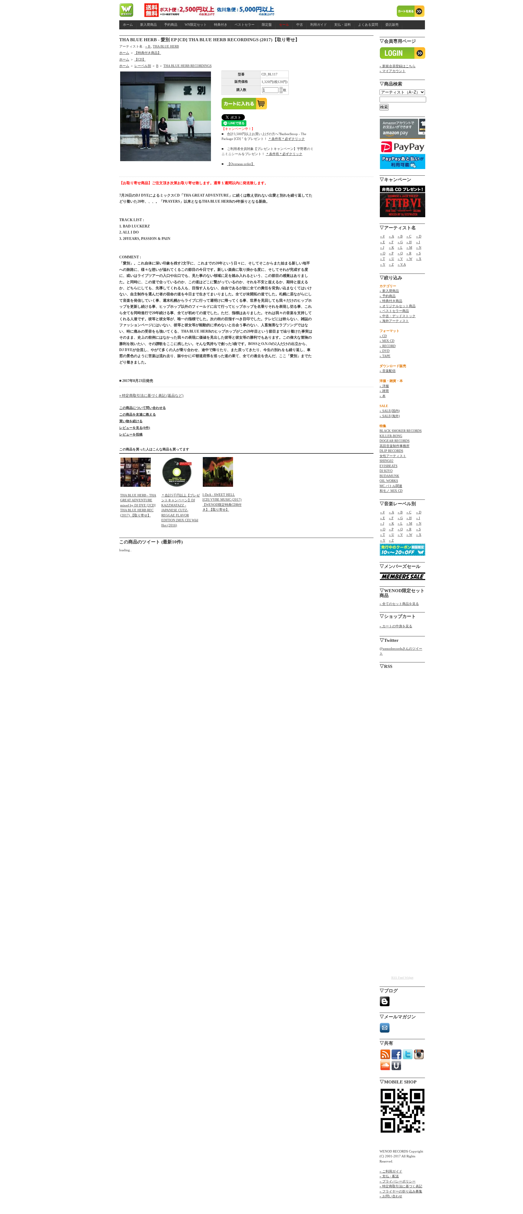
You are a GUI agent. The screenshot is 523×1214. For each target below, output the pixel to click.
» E (382, 242)
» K (391, 247)
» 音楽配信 (388, 371)
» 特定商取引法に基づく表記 (401, 1186)
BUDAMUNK (389, 476)
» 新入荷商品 (389, 291)
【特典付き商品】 (147, 53)
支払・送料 (342, 24)
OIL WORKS (389, 481)
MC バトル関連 (391, 486)
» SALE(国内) (390, 411)
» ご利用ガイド (391, 1171)
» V (400, 258)
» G (400, 242)
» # (382, 236)
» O (382, 253)
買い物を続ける (131, 421)
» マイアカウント (393, 71)
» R (408, 253)
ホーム (128, 24)
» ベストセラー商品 (394, 311)
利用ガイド (318, 24)
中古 (299, 24)
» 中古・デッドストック (398, 316)
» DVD (385, 351)
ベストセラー (245, 24)
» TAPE (385, 356)
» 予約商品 (388, 296)
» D (418, 236)
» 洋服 (384, 386)
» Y (382, 264)
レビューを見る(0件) (134, 428)
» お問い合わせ (391, 1196)
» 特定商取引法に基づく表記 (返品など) (151, 395)
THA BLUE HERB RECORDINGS (187, 66)
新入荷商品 (148, 24)
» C (408, 236)
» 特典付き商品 (391, 301)
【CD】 (140, 59)
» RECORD (388, 346)
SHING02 (386, 461)
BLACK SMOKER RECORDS (401, 431)
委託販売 (392, 24)
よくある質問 (368, 24)
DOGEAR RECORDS (395, 441)
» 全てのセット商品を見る (399, 603)
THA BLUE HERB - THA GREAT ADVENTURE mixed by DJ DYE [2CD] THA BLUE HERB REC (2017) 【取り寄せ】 (138, 505)
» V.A (402, 264)
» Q (400, 253)
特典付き (220, 24)
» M (409, 247)
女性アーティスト (393, 456)
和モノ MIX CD (391, 491)
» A (391, 236)
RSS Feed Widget (402, 977)
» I (418, 242)
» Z (391, 264)
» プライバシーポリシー (398, 1181)
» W (409, 258)
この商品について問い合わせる (142, 408)
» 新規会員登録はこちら (398, 66)
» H (409, 242)
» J (382, 247)
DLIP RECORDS (391, 451)
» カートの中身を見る (396, 626)
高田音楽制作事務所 (395, 446)
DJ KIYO (386, 471)
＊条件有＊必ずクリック (286, 139)
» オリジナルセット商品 (398, 306)
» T (382, 258)
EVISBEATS (388, 466)
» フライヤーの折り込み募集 (401, 1191)
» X (418, 258)
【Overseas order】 (241, 164)
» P (391, 253)
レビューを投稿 (131, 434)
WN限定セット (196, 24)
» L (400, 247)
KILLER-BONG (391, 436)
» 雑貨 (384, 391)
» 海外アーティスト (394, 321)
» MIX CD (387, 341)
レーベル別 (142, 66)
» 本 (383, 396)
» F (391, 242)
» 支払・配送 (389, 1176)
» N (418, 247)
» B (148, 46)
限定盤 (267, 24)
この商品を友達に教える (137, 414)
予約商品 (170, 24)
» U (391, 258)
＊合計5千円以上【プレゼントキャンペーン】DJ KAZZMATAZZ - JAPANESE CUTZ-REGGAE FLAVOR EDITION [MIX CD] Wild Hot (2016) (180, 510)
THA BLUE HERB (166, 46)
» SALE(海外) (390, 416)
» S (418, 253)
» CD (383, 336)
